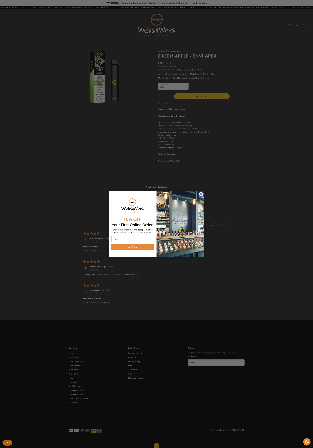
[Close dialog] (201, 194)
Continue (132, 246)
